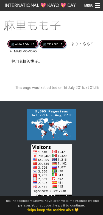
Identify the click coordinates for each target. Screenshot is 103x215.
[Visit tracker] (51, 124)
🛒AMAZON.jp (23, 43)
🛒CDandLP (52, 43)
